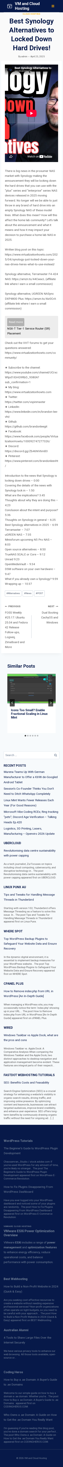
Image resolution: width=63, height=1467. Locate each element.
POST (39, 593)
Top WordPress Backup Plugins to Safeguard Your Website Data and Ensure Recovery (30, 943)
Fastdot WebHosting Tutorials (29, 1075)
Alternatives (13, 593)
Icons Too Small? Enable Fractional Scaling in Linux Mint (29, 713)
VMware (12, 1242)
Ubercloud (12, 843)
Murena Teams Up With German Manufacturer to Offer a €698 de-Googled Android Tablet (31, 777)
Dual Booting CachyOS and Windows (49, 614)
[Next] (50, 702)
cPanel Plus (14, 983)
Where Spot (13, 931)
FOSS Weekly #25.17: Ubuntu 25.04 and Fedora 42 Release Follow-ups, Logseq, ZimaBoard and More (16, 627)
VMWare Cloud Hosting (17, 1226)
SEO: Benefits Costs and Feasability (26, 1082)
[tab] (25, 735)
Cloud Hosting (31, 14)
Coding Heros (13, 1372)
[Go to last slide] (12, 702)
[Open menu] (53, 6)
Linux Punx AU (15, 887)
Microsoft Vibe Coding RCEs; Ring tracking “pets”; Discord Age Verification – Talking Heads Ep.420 (31, 817)
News (27, 593)
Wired (8, 1027)
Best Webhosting (16, 1279)
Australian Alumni (16, 1330)
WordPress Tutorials (18, 1141)
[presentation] (31, 689)
